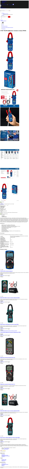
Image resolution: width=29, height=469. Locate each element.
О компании (3, 2)
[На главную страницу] (3, 23)
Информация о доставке (5, 455)
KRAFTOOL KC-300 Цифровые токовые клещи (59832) (9, 324)
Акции (3, 465)
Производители (4, 463)
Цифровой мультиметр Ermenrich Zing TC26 (7, 357)
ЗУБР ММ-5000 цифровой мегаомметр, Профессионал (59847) (10, 332)
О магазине (3, 454)
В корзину (2, 276)
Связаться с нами (4, 459)
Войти (2, 7)
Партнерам (3, 456)
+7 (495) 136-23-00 (6, 448)
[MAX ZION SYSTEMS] (13, 4)
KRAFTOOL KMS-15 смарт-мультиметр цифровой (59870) (10, 297)
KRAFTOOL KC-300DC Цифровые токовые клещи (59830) (10, 437)
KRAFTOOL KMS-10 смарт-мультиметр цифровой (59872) (10, 410)
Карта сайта (3, 460)
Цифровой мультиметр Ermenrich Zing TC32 (7, 384)
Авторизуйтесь (2, 275)
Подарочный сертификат (5, 464)
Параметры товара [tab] (4, 216)
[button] (0, 19)
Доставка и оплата (4, 1)
